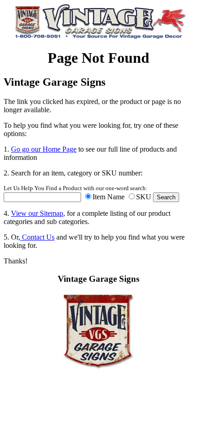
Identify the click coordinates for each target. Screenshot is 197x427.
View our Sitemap (37, 213)
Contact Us (37, 237)
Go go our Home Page (44, 149)
